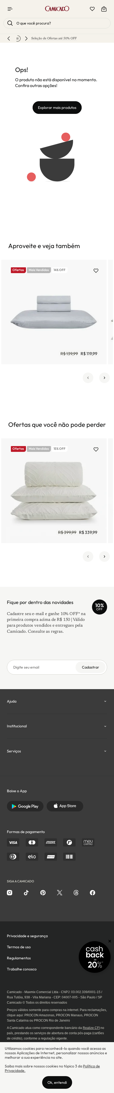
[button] (88, 378)
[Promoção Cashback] (95, 957)
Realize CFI (91, 1028)
